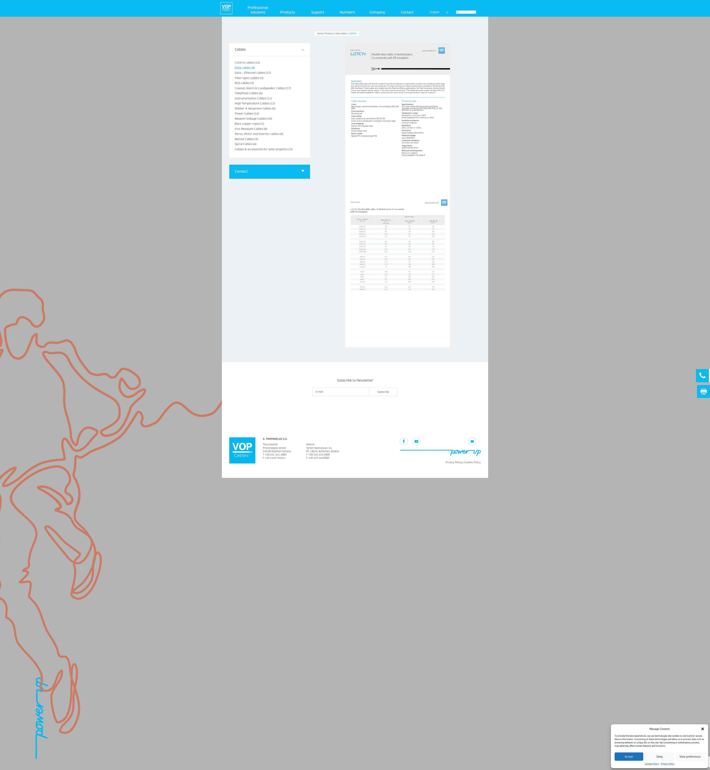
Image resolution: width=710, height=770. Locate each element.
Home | (321, 33)
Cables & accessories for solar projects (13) (264, 149)
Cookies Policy (652, 764)
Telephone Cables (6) (249, 93)
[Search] (458, 12)
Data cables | (341, 33)
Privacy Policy (667, 764)
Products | (330, 33)
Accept (629, 756)
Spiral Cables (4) (245, 144)
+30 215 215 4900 (319, 454)
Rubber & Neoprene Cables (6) (255, 108)
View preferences (690, 756)
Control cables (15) (247, 63)
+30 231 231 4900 (275, 454)
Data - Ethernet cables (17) (253, 73)
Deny (660, 756)
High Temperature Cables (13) (255, 103)
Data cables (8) (245, 68)
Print (703, 391)
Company (377, 12)
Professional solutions (258, 10)
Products (287, 12)
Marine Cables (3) (246, 139)
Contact (407, 12)
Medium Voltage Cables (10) (253, 119)
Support (317, 12)
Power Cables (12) (247, 113)
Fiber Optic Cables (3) (249, 78)
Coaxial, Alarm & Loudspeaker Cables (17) (263, 88)
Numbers (347, 12)
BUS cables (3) (244, 83)
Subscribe (383, 392)
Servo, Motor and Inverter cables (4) (259, 134)
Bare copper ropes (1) (249, 124)
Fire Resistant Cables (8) (251, 129)
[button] (702, 729)
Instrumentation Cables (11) (253, 98)
